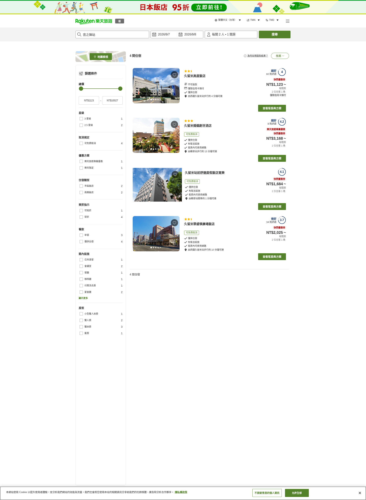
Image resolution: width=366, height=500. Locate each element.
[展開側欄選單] (287, 21)
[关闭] (360, 493)
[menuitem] (228, 20)
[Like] (174, 74)
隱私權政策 (181, 492)
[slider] (81, 89)
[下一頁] (175, 85)
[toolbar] (177, 34)
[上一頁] (137, 85)
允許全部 (297, 492)
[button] (93, 21)
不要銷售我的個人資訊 (266, 492)
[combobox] (112, 34)
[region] (183, 493)
